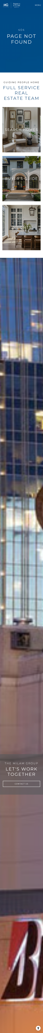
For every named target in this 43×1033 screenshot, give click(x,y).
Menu (38, 5)
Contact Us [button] (21, 784)
